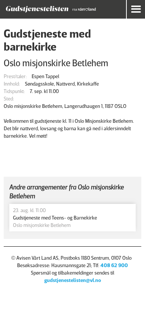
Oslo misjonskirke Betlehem (56, 62)
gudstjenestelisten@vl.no (72, 280)
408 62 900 (114, 265)
